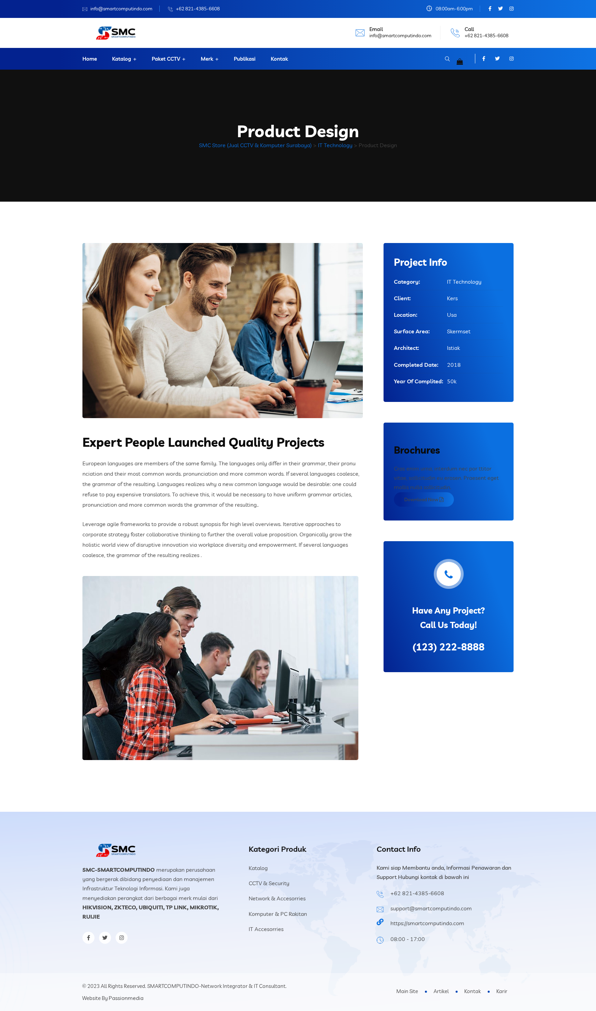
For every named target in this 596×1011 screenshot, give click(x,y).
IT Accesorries (266, 929)
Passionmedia (126, 997)
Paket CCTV (166, 58)
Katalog (121, 58)
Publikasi (245, 58)
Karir (501, 991)
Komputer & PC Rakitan (278, 913)
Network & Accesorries (277, 898)
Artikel (441, 991)
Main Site (407, 991)
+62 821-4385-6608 (198, 9)
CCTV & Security (269, 883)
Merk (207, 58)
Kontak (279, 58)
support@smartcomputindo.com (431, 908)
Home (89, 58)
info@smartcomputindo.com (121, 9)
